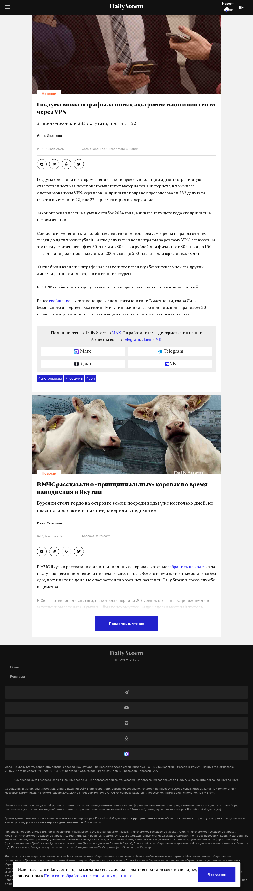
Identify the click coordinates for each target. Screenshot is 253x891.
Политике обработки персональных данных (88, 876)
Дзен (146, 340)
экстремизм (50, 378)
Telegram (131, 340)
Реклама (17, 676)
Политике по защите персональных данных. (208, 780)
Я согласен (216, 874)
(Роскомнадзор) (223, 767)
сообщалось (61, 301)
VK (159, 340)
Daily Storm (126, 7)
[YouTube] (126, 708)
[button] (7, 9)
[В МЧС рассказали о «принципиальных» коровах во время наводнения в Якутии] (42, 551)
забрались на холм (186, 567)
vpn (90, 378)
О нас (15, 667)
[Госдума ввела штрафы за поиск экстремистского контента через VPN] (42, 164)
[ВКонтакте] (126, 723)
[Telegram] (126, 692)
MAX (116, 333)
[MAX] (126, 754)
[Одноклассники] (126, 738)
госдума (74, 378)
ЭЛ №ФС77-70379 (49, 771)
